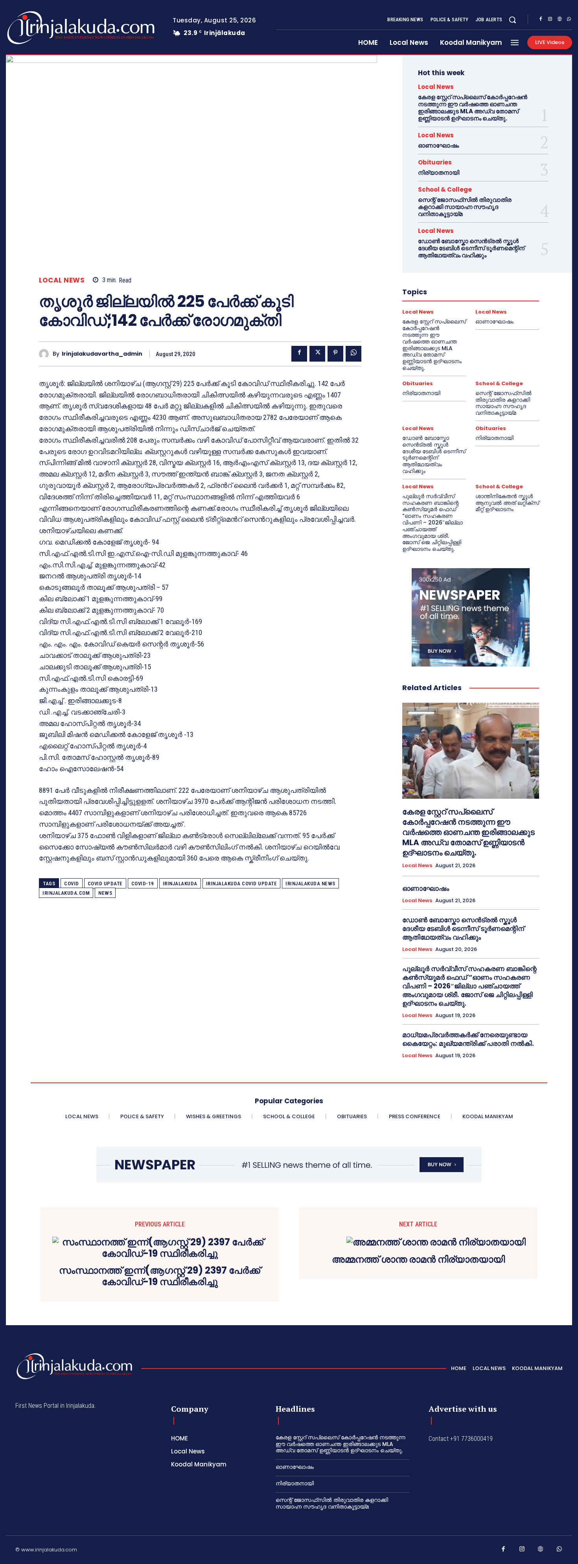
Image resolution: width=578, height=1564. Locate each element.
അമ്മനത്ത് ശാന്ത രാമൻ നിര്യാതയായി (418, 1259)
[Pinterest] (335, 354)
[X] (317, 354)
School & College (445, 189)
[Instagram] (550, 20)
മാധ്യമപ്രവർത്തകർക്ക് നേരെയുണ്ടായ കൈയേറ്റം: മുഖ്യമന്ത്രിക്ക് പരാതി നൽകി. (468, 1039)
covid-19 (142, 883)
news (105, 893)
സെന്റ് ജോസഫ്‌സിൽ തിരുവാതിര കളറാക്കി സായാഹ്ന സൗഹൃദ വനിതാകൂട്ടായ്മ (465, 207)
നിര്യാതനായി (438, 172)
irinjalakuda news (310, 883)
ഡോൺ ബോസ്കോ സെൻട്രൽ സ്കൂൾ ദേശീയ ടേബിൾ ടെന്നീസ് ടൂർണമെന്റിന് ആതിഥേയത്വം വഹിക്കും (471, 248)
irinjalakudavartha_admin (102, 354)
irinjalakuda (180, 883)
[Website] (559, 20)
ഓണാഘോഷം (438, 145)
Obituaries (435, 162)
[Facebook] (540, 20)
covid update (105, 883)
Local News (62, 280)
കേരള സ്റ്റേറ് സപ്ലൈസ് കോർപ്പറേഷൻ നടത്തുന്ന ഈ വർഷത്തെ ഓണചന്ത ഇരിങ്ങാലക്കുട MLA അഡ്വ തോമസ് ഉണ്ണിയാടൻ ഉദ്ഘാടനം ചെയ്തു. (472, 107)
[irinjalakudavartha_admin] (46, 354)
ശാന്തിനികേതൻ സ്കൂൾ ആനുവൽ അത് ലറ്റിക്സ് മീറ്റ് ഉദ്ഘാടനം (507, 502)
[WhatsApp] (569, 20)
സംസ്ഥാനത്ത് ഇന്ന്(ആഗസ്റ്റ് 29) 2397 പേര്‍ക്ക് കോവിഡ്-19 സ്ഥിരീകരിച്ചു (159, 1276)
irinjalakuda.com (66, 893)
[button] (512, 19)
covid (71, 883)
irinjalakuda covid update (241, 883)
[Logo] (50, 27)
